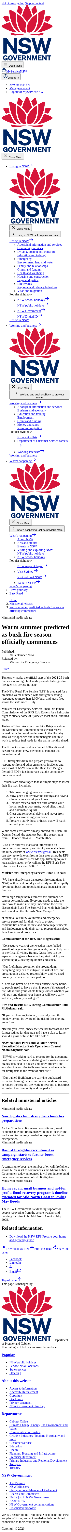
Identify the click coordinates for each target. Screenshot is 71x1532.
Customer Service (20, 1442)
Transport (15, 1464)
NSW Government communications (31, 1504)
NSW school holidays (31, 557)
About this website (16, 1381)
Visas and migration (29, 290)
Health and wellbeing (30, 273)
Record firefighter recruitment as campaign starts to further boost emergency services (28, 1154)
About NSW (25, 539)
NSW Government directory (27, 1406)
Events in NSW (27, 546)
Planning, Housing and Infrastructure (32, 1453)
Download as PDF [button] (16, 1248)
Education (15, 1446)
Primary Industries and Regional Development (38, 1460)
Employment (25, 417)
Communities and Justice (24, 1432)
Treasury (14, 1467)
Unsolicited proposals (22, 1508)
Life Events (24, 283)
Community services (30, 248)
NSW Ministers (19, 1486)
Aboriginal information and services (39, 244)
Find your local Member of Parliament (33, 1490)
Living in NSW (21, 241)
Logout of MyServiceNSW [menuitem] (26, 91)
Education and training (31, 255)
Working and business (25, 403)
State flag (15, 1373)
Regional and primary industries (37, 287)
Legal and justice (27, 280)
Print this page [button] (41, 1248)
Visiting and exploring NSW (35, 550)
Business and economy (31, 410)
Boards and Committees (24, 1493)
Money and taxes (28, 424)
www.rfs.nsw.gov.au (38, 852)
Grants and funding (29, 269)
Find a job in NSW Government (29, 1497)
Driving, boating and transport (36, 251)
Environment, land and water (35, 262)
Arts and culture (27, 542)
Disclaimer (16, 1399)
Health (13, 1450)
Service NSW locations (23, 1366)
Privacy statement (20, 1402)
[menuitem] (19, 84)
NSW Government (17, 1475)
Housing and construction (33, 276)
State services (17, 1369)
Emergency (24, 258)
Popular (8, 1355)
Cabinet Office (18, 1421)
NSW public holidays (30, 553)
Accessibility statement (23, 1392)
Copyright (15, 1395)
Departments (12, 1414)
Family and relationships (32, 266)
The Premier (17, 1483)
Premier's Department (22, 1457)
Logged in (13, 77)
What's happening (22, 535)
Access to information (23, 1388)
